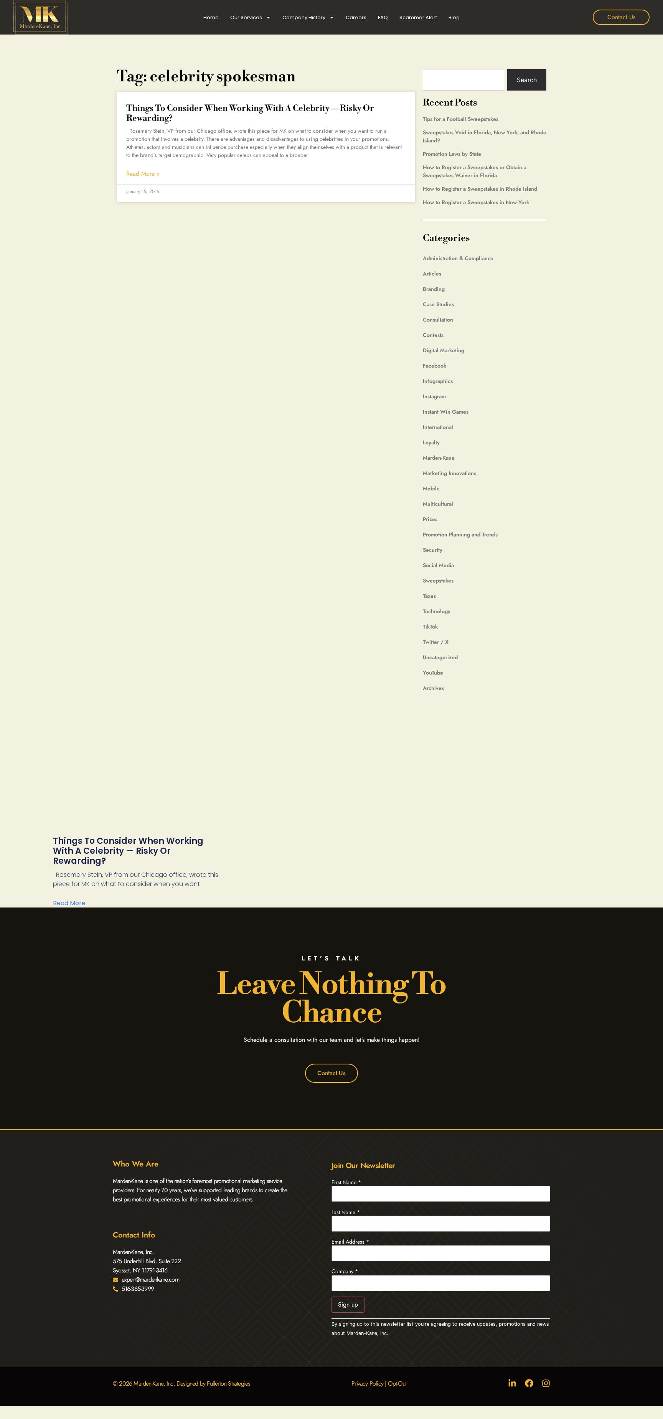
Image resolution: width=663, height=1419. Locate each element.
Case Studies (438, 304)
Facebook (434, 366)
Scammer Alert (418, 17)
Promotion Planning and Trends (460, 534)
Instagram (434, 396)
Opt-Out (397, 1383)
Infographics (438, 381)
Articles (432, 273)
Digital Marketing (443, 350)
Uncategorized (440, 657)
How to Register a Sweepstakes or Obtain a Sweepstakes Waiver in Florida (474, 171)
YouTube (433, 672)
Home (211, 17)
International (438, 427)
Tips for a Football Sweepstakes (460, 119)
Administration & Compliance (458, 258)
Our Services (246, 17)
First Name (346, 1182)
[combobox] (463, 80)
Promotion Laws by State (452, 154)
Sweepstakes (438, 580)
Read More (69, 903)
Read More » (143, 174)
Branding (434, 289)
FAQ (383, 17)
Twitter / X (436, 642)
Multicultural (438, 504)
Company (345, 1271)
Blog (454, 17)
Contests (433, 335)
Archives (433, 688)
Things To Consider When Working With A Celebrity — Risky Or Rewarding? (250, 113)
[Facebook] (529, 1383)
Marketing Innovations (449, 473)
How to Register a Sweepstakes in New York (476, 202)
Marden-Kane (439, 458)
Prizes (430, 519)
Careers (356, 17)
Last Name (346, 1212)
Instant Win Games (445, 412)
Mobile (431, 488)
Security (432, 550)
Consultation (438, 319)
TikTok (430, 626)
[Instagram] (546, 1383)
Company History (303, 17)
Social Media (438, 565)
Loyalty (431, 442)
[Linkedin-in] (512, 1383)
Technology (436, 611)
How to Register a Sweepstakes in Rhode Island (480, 189)
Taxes (429, 596)
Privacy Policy (367, 1383)
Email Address (350, 1241)
